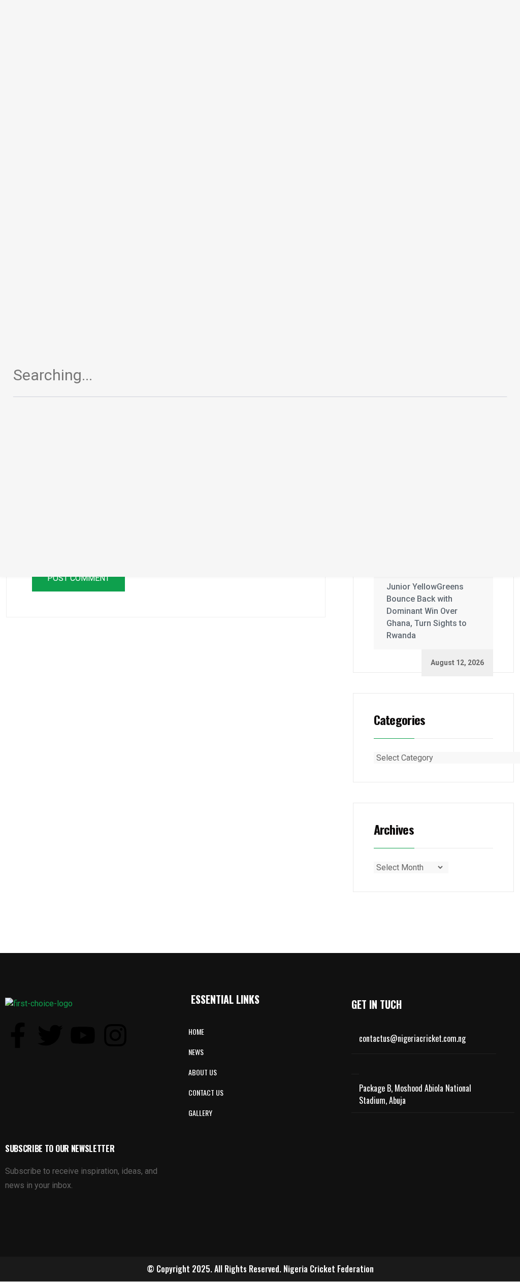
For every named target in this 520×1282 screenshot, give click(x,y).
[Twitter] (50, 1035)
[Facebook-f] (17, 1035)
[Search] (487, 378)
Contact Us (205, 1092)
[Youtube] (82, 1035)
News (196, 1051)
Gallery (200, 1112)
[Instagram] (115, 1035)
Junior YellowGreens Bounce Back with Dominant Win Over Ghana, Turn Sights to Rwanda (426, 611)
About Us (202, 1072)
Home (196, 1031)
